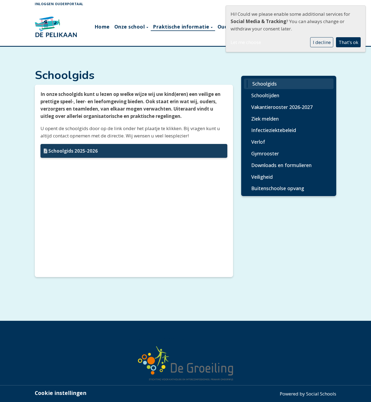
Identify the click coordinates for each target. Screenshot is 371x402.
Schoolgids (264, 83)
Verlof (258, 142)
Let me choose (246, 42)
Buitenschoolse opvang (277, 188)
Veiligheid (262, 177)
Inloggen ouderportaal (59, 4)
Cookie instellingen (60, 393)
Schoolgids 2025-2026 (72, 151)
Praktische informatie (182, 26)
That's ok (348, 42)
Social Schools (321, 394)
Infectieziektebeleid (273, 130)
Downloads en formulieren (281, 165)
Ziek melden (265, 118)
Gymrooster (265, 153)
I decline (322, 42)
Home (102, 26)
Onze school (130, 26)
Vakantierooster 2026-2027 (282, 107)
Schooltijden (265, 95)
